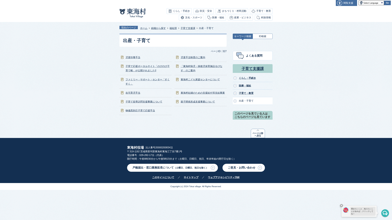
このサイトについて (163, 177)
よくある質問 (254, 55)
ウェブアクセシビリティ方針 (224, 177)
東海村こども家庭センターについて (200, 79)
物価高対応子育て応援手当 (140, 110)
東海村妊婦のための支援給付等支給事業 (203, 93)
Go (387, 3)
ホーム (143, 28)
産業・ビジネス (242, 17)
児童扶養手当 (133, 57)
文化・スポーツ (193, 17)
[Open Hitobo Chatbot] (385, 213)
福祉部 (173, 28)
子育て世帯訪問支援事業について (144, 101)
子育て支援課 (188, 28)
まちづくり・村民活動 (234, 11)
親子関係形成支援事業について (198, 101)
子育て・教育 (263, 11)
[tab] (243, 37)
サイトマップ (191, 177)
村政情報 (266, 17)
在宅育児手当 (133, 93)
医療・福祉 (218, 17)
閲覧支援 (348, 3)
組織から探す (158, 28)
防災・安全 (206, 11)
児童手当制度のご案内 (193, 57)
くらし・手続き (181, 11)
